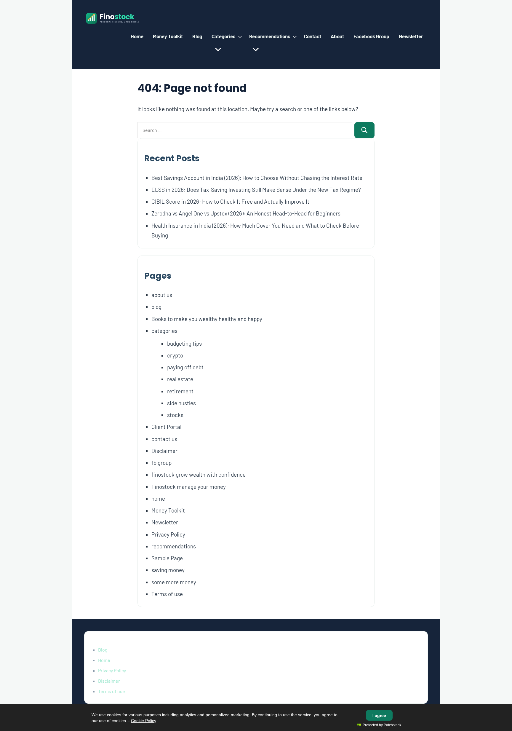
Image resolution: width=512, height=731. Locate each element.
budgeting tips (184, 343)
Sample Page (167, 558)
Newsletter (411, 36)
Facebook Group (371, 36)
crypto (175, 355)
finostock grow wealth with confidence (198, 474)
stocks (175, 414)
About (337, 36)
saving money (168, 569)
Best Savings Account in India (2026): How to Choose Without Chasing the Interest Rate (256, 177)
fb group (161, 462)
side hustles (181, 403)
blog (156, 306)
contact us (164, 438)
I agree (379, 715)
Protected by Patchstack (382, 725)
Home (137, 36)
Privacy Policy (168, 534)
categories (164, 330)
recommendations (173, 546)
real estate (180, 379)
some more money (173, 582)
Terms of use (167, 593)
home (158, 498)
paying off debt (185, 367)
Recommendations (269, 36)
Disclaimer (164, 450)
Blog (197, 36)
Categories (224, 36)
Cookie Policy (143, 720)
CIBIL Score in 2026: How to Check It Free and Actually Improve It (230, 201)
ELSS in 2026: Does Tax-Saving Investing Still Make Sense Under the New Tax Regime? (256, 189)
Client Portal (166, 426)
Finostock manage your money (188, 486)
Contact (312, 36)
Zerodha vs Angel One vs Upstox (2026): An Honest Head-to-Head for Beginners (245, 213)
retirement (180, 391)
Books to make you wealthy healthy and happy (206, 318)
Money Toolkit (168, 36)
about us (161, 294)
